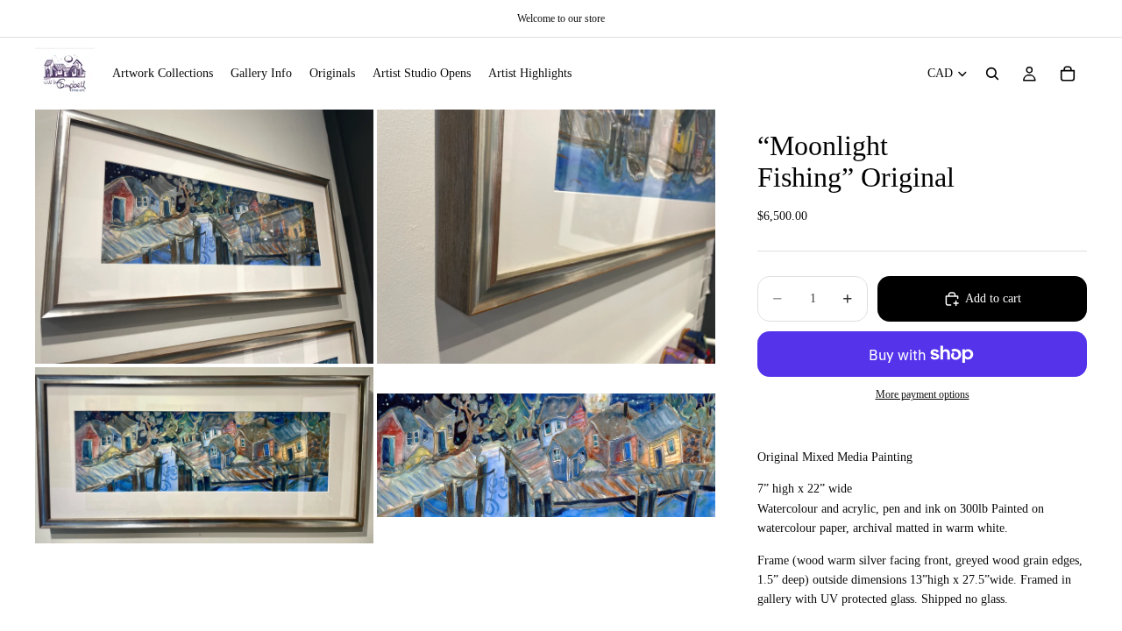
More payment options (922, 395)
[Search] (992, 73)
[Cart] (1067, 73)
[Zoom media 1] (204, 237)
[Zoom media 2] (546, 237)
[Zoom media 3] (204, 455)
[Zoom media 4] (546, 455)
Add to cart (993, 298)
